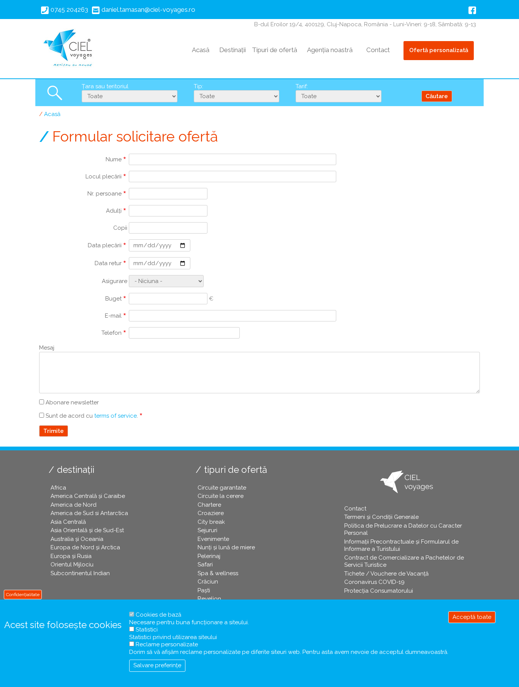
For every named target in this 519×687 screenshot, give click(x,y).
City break (211, 521)
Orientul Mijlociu (72, 564)
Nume (114, 159)
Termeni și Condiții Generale (381, 517)
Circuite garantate (222, 487)
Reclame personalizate (167, 644)
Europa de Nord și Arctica (85, 547)
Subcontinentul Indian (80, 573)
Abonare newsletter (72, 402)
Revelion (209, 598)
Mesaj (46, 347)
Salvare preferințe (157, 665)
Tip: (198, 86)
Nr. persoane (104, 193)
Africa (58, 487)
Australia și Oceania (77, 539)
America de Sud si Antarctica (89, 513)
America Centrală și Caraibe (88, 496)
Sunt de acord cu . (92, 415)
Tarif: (302, 86)
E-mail (113, 315)
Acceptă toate (472, 617)
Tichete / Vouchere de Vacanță (386, 573)
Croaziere (211, 513)
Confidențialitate (23, 594)
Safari (205, 564)
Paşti (204, 590)
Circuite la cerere (221, 496)
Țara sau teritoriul (105, 86)
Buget (113, 298)
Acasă (200, 50)
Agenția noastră (330, 50)
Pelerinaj (209, 556)
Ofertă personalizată (438, 50)
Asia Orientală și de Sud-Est (87, 530)
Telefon (111, 332)
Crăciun (208, 581)
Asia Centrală (68, 521)
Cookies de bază (158, 614)
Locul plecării (103, 176)
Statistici (147, 629)
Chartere (209, 504)
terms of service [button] (115, 415)
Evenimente (213, 539)
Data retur (108, 263)
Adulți (114, 210)
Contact (378, 50)
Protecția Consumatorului (378, 590)
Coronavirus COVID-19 (374, 582)
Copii (120, 227)
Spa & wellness (218, 573)
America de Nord (74, 504)
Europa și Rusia (71, 556)
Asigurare (114, 281)
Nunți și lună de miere (226, 547)
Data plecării (105, 245)
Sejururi (207, 530)
